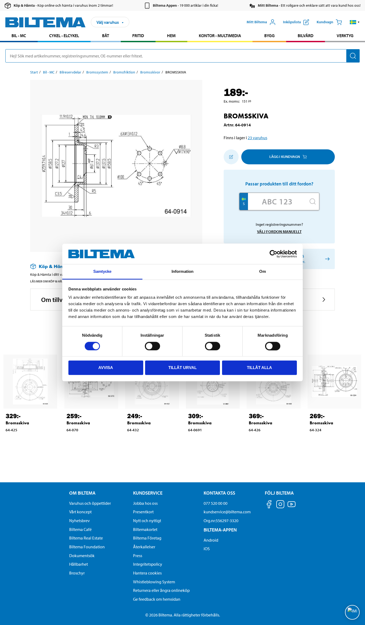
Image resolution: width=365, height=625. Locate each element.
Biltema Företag (147, 538)
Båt (105, 35)
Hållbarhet (78, 564)
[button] (354, 22)
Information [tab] (182, 271)
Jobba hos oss (145, 503)
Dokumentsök (82, 555)
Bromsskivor (150, 72)
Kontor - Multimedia (220, 35)
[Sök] (353, 56)
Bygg (269, 35)
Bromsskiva (17, 423)
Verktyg (345, 35)
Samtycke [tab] (102, 271)
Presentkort (143, 511)
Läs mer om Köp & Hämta (49, 281)
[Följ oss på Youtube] (291, 507)
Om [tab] (262, 271)
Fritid (138, 35)
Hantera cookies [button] (147, 573)
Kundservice (147, 493)
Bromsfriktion (124, 72)
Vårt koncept (80, 511)
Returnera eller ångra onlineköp (161, 590)
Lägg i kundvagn (284, 156)
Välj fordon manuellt (279, 231)
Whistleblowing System (154, 581)
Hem (171, 35)
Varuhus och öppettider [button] (90, 503)
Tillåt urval (182, 367)
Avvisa (105, 367)
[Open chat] (352, 612)
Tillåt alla (259, 367)
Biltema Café (80, 529)
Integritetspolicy (147, 564)
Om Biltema (82, 493)
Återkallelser (144, 546)
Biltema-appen (220, 530)
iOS (207, 548)
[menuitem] (19, 36)
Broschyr (77, 573)
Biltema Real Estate (86, 538)
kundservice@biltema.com (227, 511)
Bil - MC (18, 35)
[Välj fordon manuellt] (326, 259)
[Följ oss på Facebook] (269, 505)
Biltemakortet (145, 529)
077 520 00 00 (215, 503)
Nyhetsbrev (79, 520)
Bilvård (305, 35)
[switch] (152, 346)
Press (137, 555)
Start (34, 72)
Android (211, 540)
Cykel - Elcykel (64, 35)
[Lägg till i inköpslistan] (231, 156)
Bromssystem (97, 72)
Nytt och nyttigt (147, 520)
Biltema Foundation (87, 546)
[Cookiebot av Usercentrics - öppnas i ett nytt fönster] (273, 254)
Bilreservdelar (70, 72)
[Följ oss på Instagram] (280, 505)
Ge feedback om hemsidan (156, 599)
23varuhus (257, 137)
